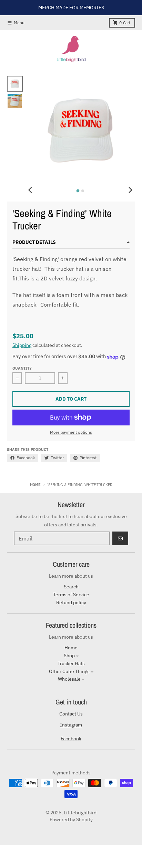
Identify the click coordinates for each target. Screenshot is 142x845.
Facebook (71, 738)
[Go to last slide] (30, 190)
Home (35, 484)
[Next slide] (130, 190)
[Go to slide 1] (78, 191)
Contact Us (71, 714)
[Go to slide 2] (82, 190)
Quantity (22, 368)
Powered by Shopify (71, 819)
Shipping (21, 345)
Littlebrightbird (80, 813)
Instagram (71, 725)
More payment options (71, 432)
